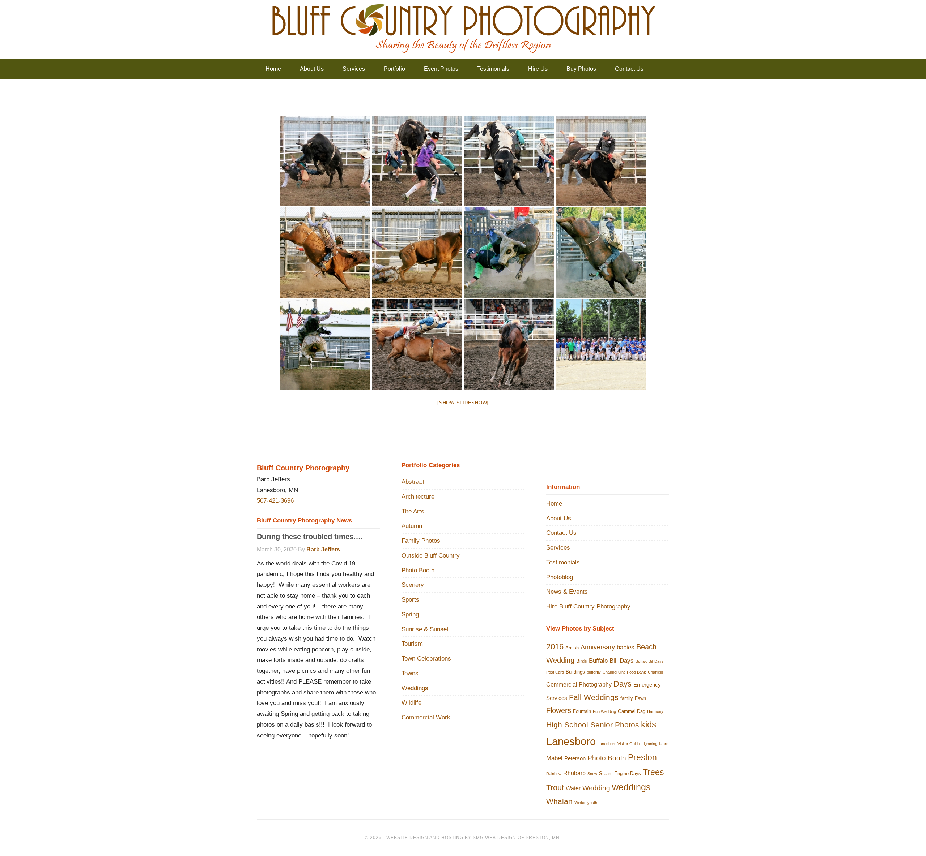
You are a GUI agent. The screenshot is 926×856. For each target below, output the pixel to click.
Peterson (575, 758)
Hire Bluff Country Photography (588, 606)
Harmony (655, 711)
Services (558, 547)
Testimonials (563, 562)
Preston (642, 757)
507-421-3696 (275, 500)
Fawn (640, 698)
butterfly (594, 672)
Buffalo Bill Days (611, 660)
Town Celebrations (426, 658)
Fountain (582, 711)
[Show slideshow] (463, 402)
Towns (410, 673)
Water (573, 788)
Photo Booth (418, 570)
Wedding (596, 788)
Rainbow (553, 773)
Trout (555, 787)
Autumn (412, 525)
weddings (631, 787)
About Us (558, 518)
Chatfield (655, 672)
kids (648, 724)
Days (622, 683)
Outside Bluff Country (431, 555)
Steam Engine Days (620, 773)
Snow (592, 773)
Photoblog (559, 577)
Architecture (418, 496)
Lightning (649, 743)
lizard (663, 743)
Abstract (413, 481)
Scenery (413, 584)
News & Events (567, 591)
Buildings (575, 672)
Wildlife (411, 702)
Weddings (415, 688)
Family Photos (421, 540)
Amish (572, 647)
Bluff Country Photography (463, 28)
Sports (410, 599)
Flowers (558, 710)
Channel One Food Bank (624, 672)
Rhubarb (574, 773)
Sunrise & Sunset (425, 629)
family (626, 698)
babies (625, 647)
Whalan (559, 801)
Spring (410, 614)
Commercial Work (426, 717)
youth (592, 802)
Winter (580, 802)
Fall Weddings (594, 697)
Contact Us (561, 532)
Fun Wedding (604, 711)
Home (554, 503)
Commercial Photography (579, 684)
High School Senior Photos (592, 724)
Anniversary (598, 647)
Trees (653, 772)
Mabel (554, 758)
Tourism (412, 643)
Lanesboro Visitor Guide (619, 743)
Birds (581, 661)
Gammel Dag (631, 711)
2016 (555, 646)
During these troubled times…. (310, 537)
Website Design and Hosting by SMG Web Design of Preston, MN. (473, 837)
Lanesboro (571, 741)
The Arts (413, 511)
